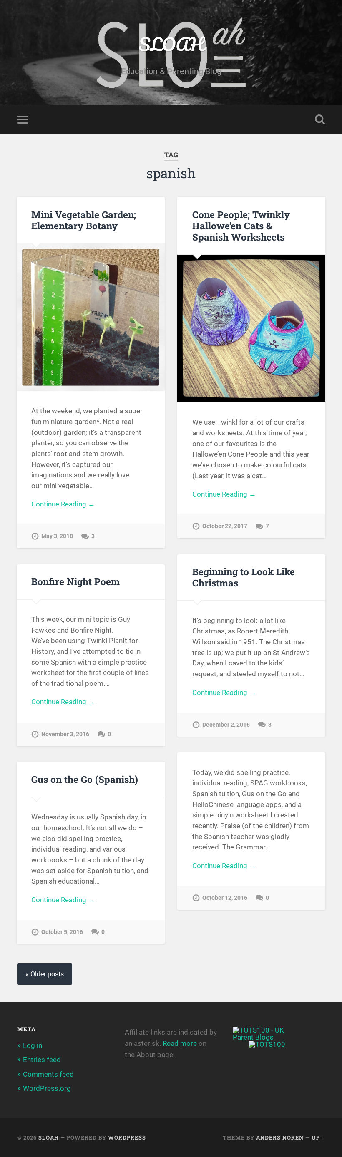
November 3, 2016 (65, 734)
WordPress (127, 1137)
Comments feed (48, 1074)
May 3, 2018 (57, 536)
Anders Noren (280, 1137)
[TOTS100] (267, 1044)
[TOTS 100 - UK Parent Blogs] (267, 1037)
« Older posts (44, 974)
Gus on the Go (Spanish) (84, 779)
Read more (180, 1043)
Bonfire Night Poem (75, 581)
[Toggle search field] (320, 119)
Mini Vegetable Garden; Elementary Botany (83, 220)
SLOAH (171, 44)
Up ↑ (318, 1137)
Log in (32, 1045)
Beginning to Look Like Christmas (243, 577)
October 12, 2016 (224, 897)
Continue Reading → (63, 504)
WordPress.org (47, 1088)
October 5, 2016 (62, 932)
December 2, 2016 (226, 724)
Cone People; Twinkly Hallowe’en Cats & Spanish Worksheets (241, 225)
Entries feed (42, 1059)
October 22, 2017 (224, 526)
